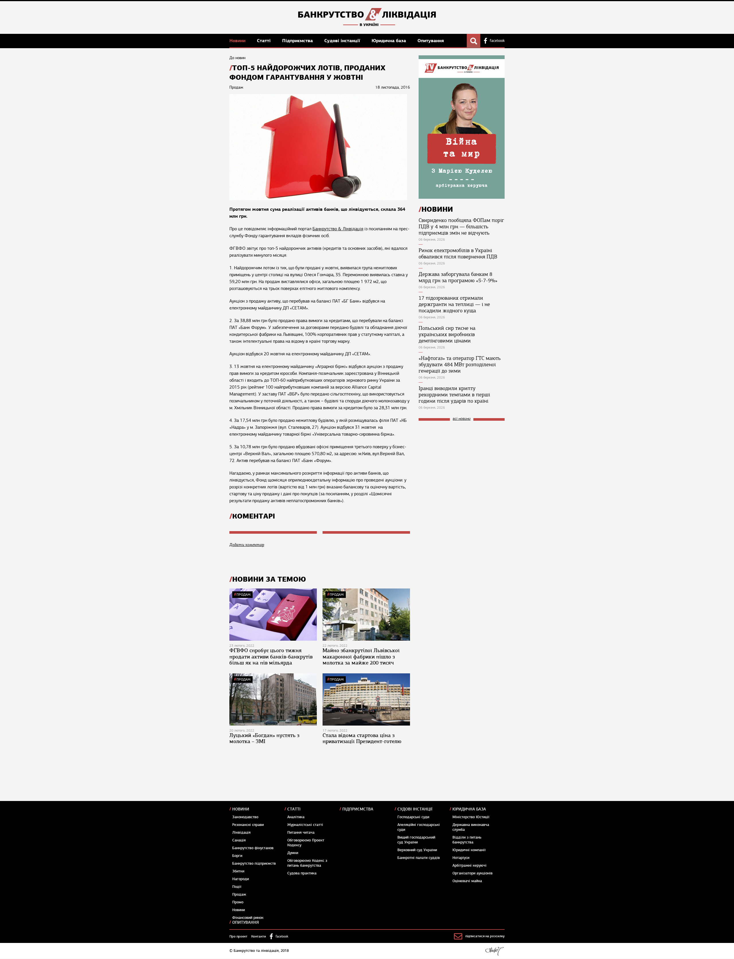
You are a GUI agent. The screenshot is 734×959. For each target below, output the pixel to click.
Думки (292, 853)
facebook (497, 41)
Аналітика (295, 817)
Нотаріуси (460, 857)
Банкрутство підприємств (254, 863)
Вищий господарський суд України (416, 840)
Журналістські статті (305, 824)
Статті (264, 41)
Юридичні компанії (469, 850)
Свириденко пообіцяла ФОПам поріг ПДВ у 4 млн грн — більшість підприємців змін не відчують (461, 226)
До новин (237, 57)
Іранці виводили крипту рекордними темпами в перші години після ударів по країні (454, 394)
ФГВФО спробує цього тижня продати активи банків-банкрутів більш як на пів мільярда (271, 656)
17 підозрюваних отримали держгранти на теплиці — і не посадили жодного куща (454, 304)
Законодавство (245, 817)
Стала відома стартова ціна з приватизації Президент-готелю (362, 738)
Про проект (238, 936)
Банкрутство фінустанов (253, 848)
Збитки (238, 871)
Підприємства (298, 41)
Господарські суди (413, 817)
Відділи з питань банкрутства (466, 840)
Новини (238, 41)
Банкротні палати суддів (418, 857)
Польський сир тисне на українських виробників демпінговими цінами (447, 334)
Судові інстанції (343, 41)
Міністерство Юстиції (470, 817)
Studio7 (494, 951)
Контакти (258, 936)
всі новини (462, 419)
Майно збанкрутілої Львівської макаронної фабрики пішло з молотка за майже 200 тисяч (361, 656)
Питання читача (301, 832)
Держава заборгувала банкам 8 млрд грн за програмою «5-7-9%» (458, 277)
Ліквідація (241, 832)
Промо (237, 902)
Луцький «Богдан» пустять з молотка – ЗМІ (264, 738)
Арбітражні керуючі (469, 865)
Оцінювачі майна (467, 881)
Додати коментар (246, 544)
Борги (237, 855)
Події (236, 886)
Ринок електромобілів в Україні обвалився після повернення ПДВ (458, 253)
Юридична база (389, 41)
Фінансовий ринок (247, 917)
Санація (239, 840)
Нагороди (240, 879)
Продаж (244, 594)
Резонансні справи (248, 824)
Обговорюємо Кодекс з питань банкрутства (307, 863)
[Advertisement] (462, 464)
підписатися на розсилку (485, 936)
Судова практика (302, 873)
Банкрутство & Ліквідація (338, 229)
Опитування (430, 41)
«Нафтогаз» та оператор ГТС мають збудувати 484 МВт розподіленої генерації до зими (460, 364)
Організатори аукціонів (472, 873)
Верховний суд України (417, 850)
